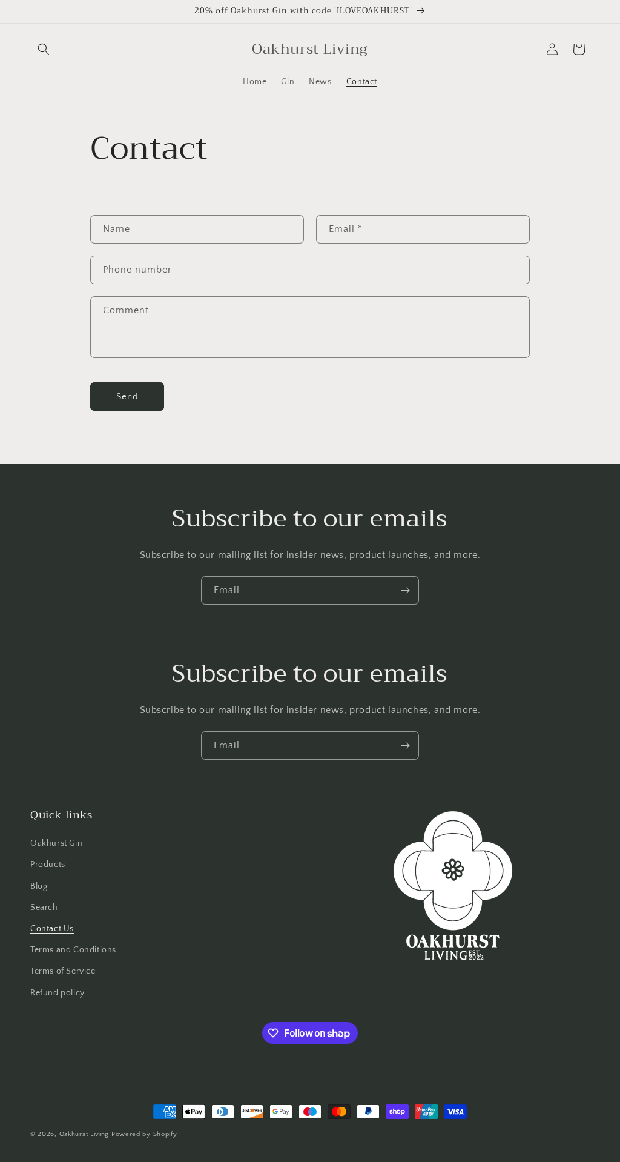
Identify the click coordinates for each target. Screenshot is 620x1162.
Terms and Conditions (73, 950)
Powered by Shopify (144, 1134)
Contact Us (52, 929)
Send (127, 396)
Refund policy (57, 993)
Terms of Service (63, 971)
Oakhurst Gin (56, 843)
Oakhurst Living (84, 1134)
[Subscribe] (405, 590)
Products (47, 864)
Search (44, 907)
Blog (38, 886)
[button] (43, 49)
